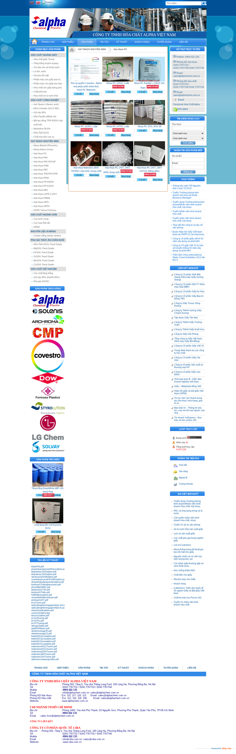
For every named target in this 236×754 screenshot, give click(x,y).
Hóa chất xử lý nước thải (46, 95)
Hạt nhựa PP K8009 (44, 182)
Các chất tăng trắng (43, 273)
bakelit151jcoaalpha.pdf (43, 638)
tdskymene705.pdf (40, 589)
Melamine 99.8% (42, 128)
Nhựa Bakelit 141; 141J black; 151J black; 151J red (48, 554)
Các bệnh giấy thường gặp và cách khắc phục (189, 564)
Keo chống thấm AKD (184, 570)
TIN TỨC (104, 42)
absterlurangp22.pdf (41, 633)
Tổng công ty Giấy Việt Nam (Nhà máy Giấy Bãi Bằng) (188, 339)
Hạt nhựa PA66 (41, 178)
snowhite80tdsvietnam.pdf (44, 597)
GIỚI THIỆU (68, 42)
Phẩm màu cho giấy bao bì (47, 79)
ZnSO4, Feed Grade (44, 256)
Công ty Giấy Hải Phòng (186, 334)
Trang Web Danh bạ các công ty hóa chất (189, 351)
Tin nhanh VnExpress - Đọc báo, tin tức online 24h (188, 418)
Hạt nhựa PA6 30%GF (45, 161)
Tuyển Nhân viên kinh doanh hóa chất (187, 212)
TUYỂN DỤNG (164, 42)
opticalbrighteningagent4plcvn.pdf (48, 608)
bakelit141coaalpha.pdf (43, 644)
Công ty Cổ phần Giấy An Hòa (189, 291)
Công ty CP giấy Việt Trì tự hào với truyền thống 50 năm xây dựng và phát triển (188, 248)
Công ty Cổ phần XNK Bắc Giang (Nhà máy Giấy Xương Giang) (188, 277)
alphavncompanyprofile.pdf (45, 659)
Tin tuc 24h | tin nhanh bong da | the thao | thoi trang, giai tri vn (188, 401)
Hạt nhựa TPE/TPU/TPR (46, 174)
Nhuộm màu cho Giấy (184, 579)
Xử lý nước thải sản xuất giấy (188, 529)
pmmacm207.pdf (39, 600)
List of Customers (182, 545)
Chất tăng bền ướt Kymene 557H (47, 517)
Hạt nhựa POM (41, 165)
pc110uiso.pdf (38, 602)
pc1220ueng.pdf (39, 618)
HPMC (37, 227)
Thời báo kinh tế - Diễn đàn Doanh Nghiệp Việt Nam (188, 380)
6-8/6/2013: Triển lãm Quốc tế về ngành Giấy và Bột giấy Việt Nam (189, 591)
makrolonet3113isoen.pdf (44, 649)
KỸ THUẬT (121, 42)
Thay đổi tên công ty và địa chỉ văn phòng (188, 226)
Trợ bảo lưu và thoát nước (47, 67)
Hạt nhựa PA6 (41, 157)
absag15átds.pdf (39, 626)
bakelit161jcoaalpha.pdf (43, 636)
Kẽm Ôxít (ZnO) (41, 132)
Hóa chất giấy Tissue (44, 59)
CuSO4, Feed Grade (44, 264)
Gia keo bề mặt (41, 75)
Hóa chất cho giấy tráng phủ (48, 87)
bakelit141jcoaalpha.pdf (43, 641)
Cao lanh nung (41, 219)
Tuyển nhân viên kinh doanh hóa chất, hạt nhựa (187, 219)
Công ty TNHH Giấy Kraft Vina (189, 329)
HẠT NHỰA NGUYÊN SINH (45, 141)
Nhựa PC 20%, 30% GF (150, 126)
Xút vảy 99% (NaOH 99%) (47, 277)
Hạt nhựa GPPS (42, 206)
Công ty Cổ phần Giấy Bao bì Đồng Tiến (188, 297)
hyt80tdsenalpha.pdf (41, 595)
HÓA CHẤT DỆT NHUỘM (44, 269)
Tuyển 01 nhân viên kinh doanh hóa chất (186, 603)
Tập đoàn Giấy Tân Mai (186, 317)
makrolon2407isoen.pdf (43, 656)
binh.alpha (182, 109)
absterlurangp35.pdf (41, 631)
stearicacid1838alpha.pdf (44, 577)
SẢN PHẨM (87, 42)
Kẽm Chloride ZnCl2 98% (46, 108)
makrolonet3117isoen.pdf (44, 646)
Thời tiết (183, 465)
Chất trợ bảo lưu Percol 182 (188, 597)
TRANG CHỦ (48, 42)
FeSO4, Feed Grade (44, 252)
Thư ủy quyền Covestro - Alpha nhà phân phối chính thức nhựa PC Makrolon (86, 86)
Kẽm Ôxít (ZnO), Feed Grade (48, 244)
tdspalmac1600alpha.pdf (43, 571)
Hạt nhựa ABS (41, 190)
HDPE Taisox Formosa (45, 210)
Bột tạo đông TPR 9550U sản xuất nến (48, 122)
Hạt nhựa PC (40, 153)
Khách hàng (180, 583)
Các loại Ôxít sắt (42, 223)
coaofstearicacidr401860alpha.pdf (48, 579)
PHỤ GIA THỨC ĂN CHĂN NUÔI (47, 240)
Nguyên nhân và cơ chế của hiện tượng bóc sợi (188, 557)
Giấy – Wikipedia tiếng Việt (187, 386)
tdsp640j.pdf (37, 566)
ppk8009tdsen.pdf (40, 628)
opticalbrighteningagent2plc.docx (48, 605)
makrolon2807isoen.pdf (43, 654)
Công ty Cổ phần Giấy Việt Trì (189, 346)
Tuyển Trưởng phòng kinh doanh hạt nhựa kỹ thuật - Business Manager (186, 195)
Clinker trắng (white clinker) (47, 235)
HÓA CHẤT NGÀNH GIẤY (44, 55)
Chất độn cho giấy (183, 575)
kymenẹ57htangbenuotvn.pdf (46, 584)
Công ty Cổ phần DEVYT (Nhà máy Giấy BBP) (189, 285)
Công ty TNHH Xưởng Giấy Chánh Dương (188, 311)
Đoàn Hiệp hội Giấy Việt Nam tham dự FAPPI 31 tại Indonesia (188, 233)
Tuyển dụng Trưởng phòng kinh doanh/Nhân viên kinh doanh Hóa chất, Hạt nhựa (187, 504)
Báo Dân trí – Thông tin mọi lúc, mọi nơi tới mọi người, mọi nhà (189, 410)
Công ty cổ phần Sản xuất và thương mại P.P (188, 366)
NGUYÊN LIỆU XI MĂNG (43, 231)
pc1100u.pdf (37, 620)
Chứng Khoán (186, 484)
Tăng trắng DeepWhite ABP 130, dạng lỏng (48, 481)
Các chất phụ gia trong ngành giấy (188, 539)
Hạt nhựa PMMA (42, 198)
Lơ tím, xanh (40, 71)
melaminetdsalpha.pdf (42, 610)
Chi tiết (41, 486)
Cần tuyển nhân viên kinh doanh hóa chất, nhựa (186, 519)
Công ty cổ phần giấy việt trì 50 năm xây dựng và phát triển (188, 239)
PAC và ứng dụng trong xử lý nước (188, 512)
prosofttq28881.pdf (40, 587)
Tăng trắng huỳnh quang (46, 63)
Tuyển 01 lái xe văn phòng (187, 524)
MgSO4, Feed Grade (44, 248)
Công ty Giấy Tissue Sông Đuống (187, 304)
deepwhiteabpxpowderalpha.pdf (47, 582)
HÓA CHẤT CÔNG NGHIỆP (45, 100)
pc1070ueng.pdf (39, 623)
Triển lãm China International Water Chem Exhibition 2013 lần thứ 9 (189, 257)
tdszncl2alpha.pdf (40, 615)
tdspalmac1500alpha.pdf (43, 574)
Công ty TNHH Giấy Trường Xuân (188, 323)
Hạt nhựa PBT (41, 169)
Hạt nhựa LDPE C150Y (45, 194)
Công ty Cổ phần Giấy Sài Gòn (187, 358)
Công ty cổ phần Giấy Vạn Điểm (187, 373)
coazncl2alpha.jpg (40, 613)
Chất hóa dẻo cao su (44, 137)
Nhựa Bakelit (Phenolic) (46, 145)
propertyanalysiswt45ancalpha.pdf (48, 569)
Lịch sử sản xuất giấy (184, 533)
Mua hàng (55, 486)
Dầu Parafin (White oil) (45, 116)
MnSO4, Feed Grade (44, 260)
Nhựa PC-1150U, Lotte (117, 83)
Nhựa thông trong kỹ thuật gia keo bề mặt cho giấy (188, 550)
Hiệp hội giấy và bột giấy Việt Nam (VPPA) (188, 392)
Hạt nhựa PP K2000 (44, 186)
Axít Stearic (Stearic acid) (46, 104)
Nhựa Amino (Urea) (43, 149)
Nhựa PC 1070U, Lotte (117, 126)
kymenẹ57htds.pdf (40, 592)
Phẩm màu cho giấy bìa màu (48, 83)
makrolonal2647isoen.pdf (44, 651)
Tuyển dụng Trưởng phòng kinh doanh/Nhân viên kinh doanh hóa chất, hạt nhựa (188, 204)
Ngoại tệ (183, 477)
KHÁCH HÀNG (142, 42)
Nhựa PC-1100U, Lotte (86, 126)
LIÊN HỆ (183, 42)
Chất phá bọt (40, 91)
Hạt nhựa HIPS (41, 202)
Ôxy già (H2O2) (41, 281)
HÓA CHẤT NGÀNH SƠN (44, 214)
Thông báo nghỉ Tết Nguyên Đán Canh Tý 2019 (187, 187)
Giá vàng (183, 471)
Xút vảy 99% (40, 112)
